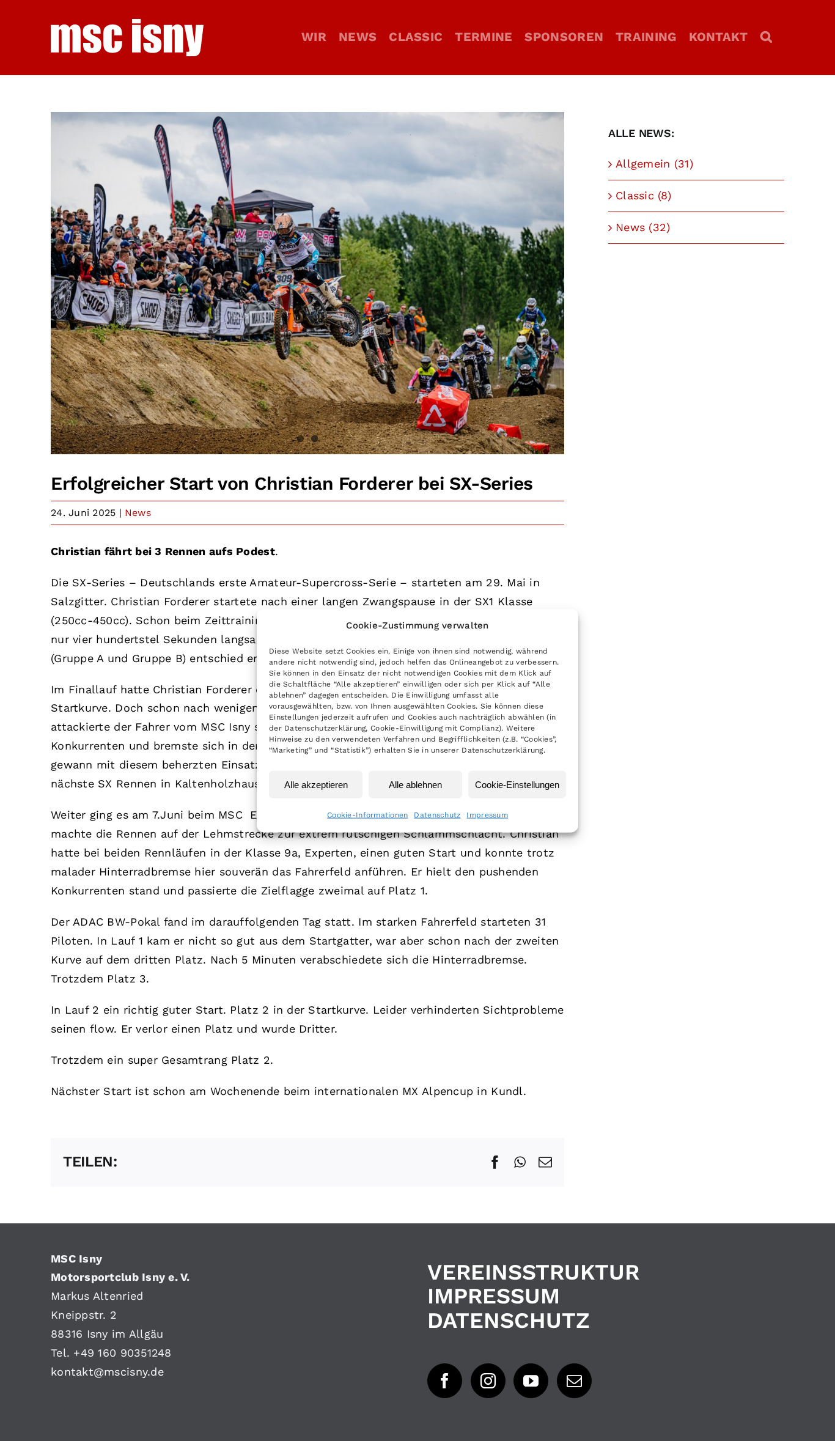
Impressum (486, 815)
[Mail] (574, 1380)
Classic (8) (643, 195)
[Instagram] (488, 1380)
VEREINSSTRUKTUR (533, 1272)
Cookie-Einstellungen (517, 784)
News (138, 512)
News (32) (643, 227)
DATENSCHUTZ (508, 1320)
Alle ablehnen (415, 784)
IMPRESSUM (493, 1296)
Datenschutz (437, 815)
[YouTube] (530, 1380)
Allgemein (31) (654, 163)
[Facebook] (444, 1380)
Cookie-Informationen (367, 815)
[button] (766, 36)
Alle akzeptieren (316, 784)
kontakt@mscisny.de (107, 1371)
